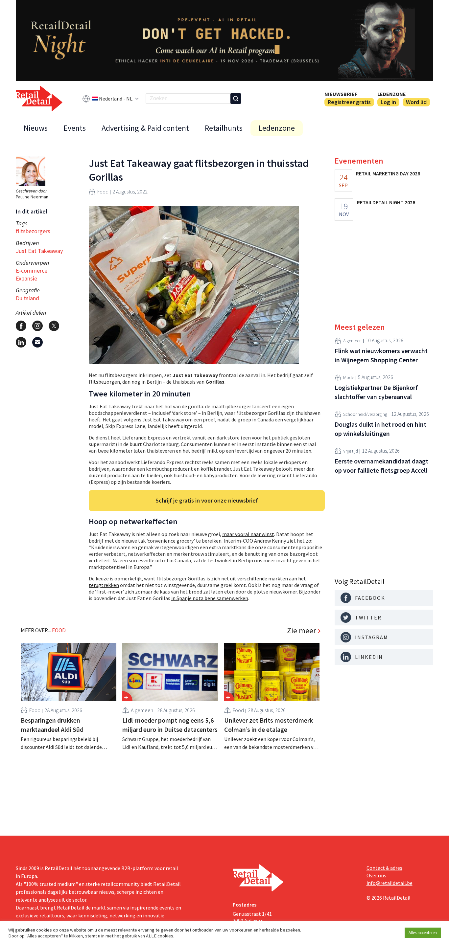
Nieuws (36, 128)
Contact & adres (384, 868)
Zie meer (301, 630)
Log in (388, 102)
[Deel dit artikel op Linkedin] (21, 342)
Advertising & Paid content (145, 128)
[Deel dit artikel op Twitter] (54, 326)
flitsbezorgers (33, 231)
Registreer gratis (349, 102)
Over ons (376, 875)
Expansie (26, 278)
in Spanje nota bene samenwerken (209, 598)
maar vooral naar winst (248, 534)
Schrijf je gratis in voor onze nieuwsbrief (206, 500)
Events (74, 128)
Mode (348, 377)
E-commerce (31, 270)
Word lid (416, 102)
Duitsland (27, 298)
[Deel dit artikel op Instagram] (37, 326)
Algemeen (142, 710)
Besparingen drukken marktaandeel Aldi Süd (52, 724)
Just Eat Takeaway (39, 251)
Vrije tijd (350, 451)
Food (102, 191)
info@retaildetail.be (389, 883)
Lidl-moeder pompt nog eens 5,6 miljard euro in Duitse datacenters (170, 724)
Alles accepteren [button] (423, 932)
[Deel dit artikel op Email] (37, 342)
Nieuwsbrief (340, 94)
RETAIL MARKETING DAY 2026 (388, 173)
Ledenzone (391, 94)
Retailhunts (224, 128)
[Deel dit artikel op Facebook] (21, 326)
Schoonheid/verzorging (365, 414)
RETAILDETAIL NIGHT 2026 (386, 202)
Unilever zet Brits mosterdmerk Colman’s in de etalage (268, 724)
